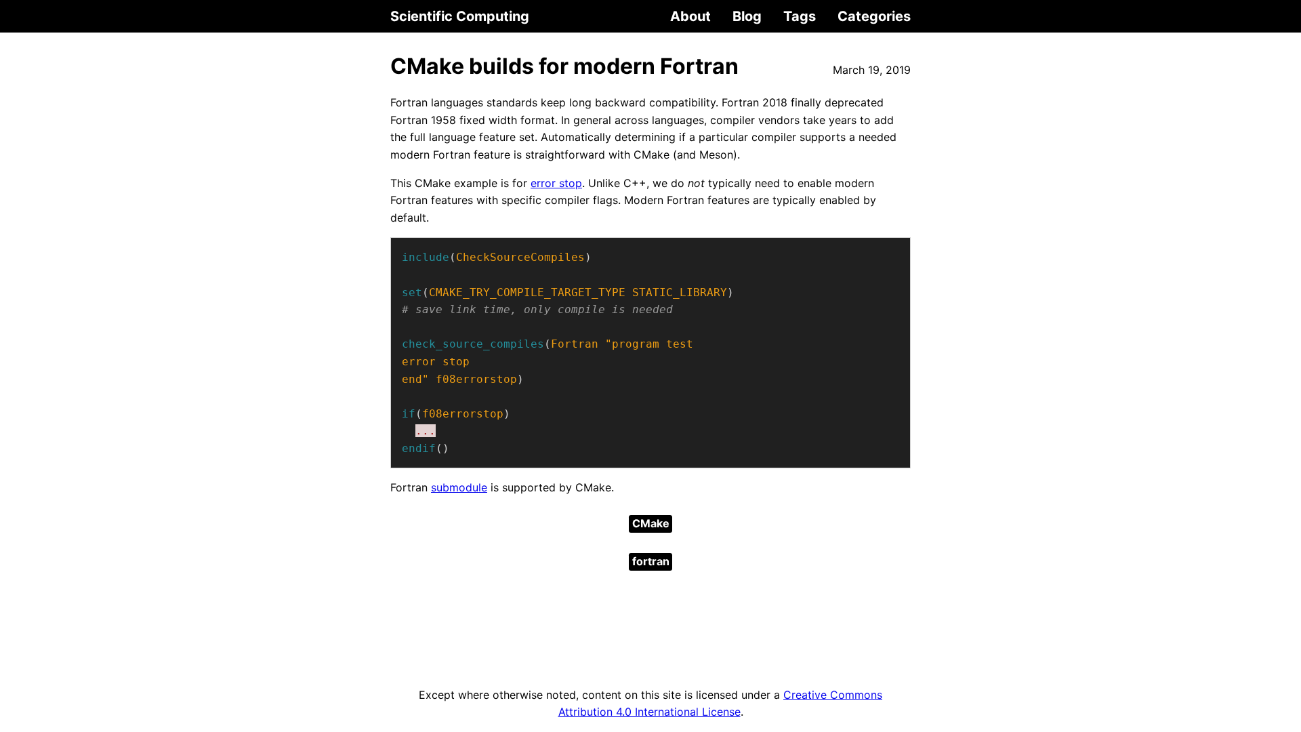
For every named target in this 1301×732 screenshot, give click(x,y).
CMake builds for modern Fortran (564, 66)
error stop (556, 183)
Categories (874, 16)
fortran (650, 561)
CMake (650, 523)
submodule (459, 487)
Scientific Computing (459, 16)
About (690, 16)
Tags (799, 16)
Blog (747, 16)
